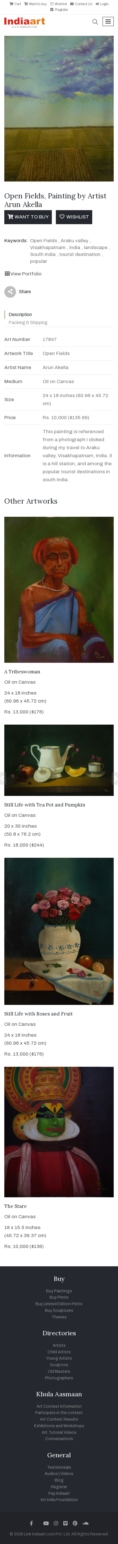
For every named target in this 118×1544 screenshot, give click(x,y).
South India (43, 254)
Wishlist (60, 4)
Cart (17, 4)
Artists (59, 1345)
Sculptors (59, 1365)
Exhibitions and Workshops (59, 1426)
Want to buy (37, 4)
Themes (59, 1317)
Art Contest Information (59, 1406)
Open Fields (43, 240)
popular (38, 261)
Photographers (59, 1378)
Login (104, 4)
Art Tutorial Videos (59, 1432)
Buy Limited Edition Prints (59, 1304)
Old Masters (59, 1371)
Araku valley (74, 240)
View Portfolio (26, 274)
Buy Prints (59, 1297)
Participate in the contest (59, 1413)
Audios (51, 1474)
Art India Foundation (59, 1500)
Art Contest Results (59, 1419)
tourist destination (80, 254)
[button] (95, 22)
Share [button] (20, 293)
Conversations (59, 1439)
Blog (59, 1480)
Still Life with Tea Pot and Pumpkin (44, 805)
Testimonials (59, 1467)
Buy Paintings (59, 1291)
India (74, 247)
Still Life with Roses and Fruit (38, 1014)
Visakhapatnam (48, 247)
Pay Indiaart (59, 1493)
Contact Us (83, 4)
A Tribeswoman (22, 672)
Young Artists (59, 1358)
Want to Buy (31, 217)
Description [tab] (20, 314)
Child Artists (59, 1352)
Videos (66, 1474)
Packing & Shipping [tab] (28, 322)
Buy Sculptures (59, 1310)
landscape (95, 247)
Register (61, 10)
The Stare (15, 1206)
